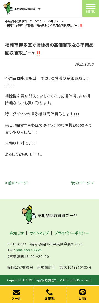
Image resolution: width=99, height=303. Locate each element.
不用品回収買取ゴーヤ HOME (23, 21)
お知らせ (53, 21)
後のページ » (82, 183)
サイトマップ (39, 233)
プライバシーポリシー (71, 233)
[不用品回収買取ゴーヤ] (22, 8)
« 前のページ (16, 183)
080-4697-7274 (29, 250)
